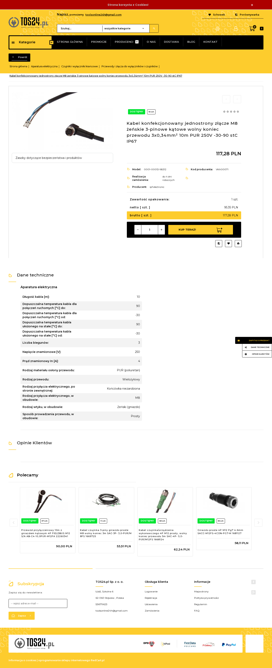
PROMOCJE (99, 41)
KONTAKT (210, 41)
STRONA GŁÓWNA (70, 41)
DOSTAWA (171, 41)
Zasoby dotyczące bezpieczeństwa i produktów (49, 158)
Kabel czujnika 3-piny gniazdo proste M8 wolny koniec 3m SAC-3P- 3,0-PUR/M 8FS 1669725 (106, 533)
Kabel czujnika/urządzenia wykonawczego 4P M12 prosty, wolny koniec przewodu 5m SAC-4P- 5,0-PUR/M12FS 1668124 (163, 535)
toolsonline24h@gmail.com (103, 14)
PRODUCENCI (124, 41)
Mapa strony (201, 591)
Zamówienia (152, 610)
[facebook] (253, 582)
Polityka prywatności (206, 597)
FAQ (197, 610)
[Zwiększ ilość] (161, 230)
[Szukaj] (154, 28)
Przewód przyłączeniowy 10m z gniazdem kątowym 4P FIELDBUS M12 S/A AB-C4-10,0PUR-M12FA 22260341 (45, 533)
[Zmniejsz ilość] (137, 230)
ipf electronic (157, 186)
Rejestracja (151, 597)
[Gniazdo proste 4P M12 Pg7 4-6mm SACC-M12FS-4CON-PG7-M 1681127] (223, 501)
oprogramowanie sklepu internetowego (64, 660)
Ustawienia (151, 604)
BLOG (191, 41)
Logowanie (151, 591)
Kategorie (27, 42)
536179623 (101, 604)
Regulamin (200, 604)
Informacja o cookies (22, 660)
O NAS (151, 41)
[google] (253, 592)
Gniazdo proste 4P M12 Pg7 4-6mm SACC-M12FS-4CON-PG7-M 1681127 (220, 532)
